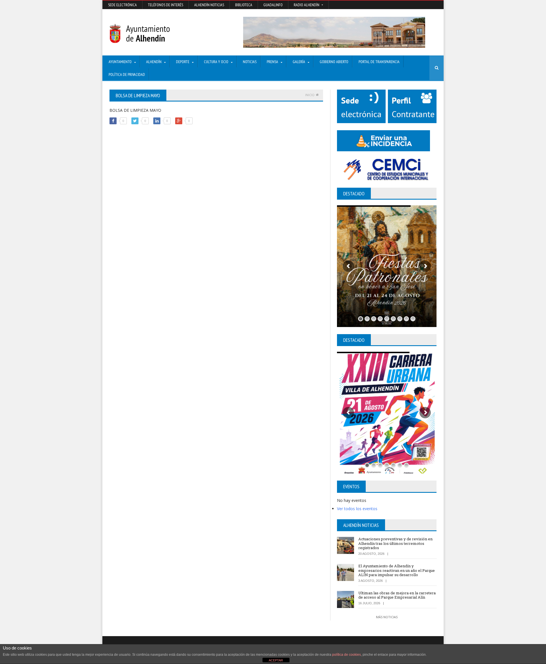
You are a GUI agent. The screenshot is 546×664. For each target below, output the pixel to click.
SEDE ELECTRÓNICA (122, 4)
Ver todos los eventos (357, 508)
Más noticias (387, 617)
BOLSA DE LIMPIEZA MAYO (135, 110)
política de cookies (346, 655)
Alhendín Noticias (209, 4)
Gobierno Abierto (334, 61)
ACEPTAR (276, 660)
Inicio (310, 94)
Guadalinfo (273, 4)
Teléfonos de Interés (165, 4)
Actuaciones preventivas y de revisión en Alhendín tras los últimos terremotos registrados (395, 543)
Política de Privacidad (127, 74)
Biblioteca (243, 4)
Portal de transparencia (379, 61)
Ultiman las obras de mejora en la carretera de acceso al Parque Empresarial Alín (397, 595)
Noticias (250, 61)
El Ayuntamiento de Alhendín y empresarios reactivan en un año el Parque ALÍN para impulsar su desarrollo (396, 570)
